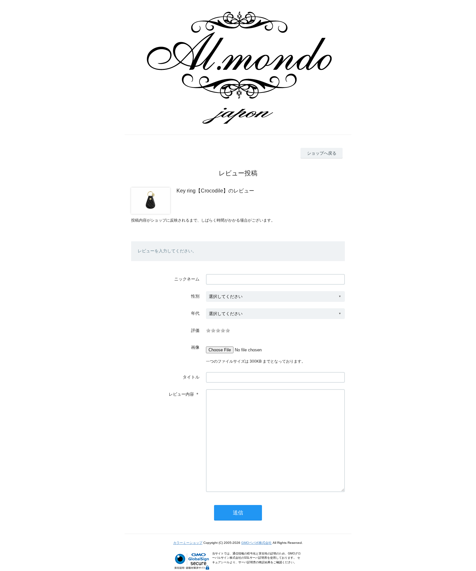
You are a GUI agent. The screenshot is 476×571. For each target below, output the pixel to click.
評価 (195, 330)
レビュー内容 (181, 394)
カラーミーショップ (187, 542)
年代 (195, 313)
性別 (195, 296)
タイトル (191, 377)
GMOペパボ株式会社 (256, 542)
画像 (195, 347)
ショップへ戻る (321, 153)
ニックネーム (186, 279)
